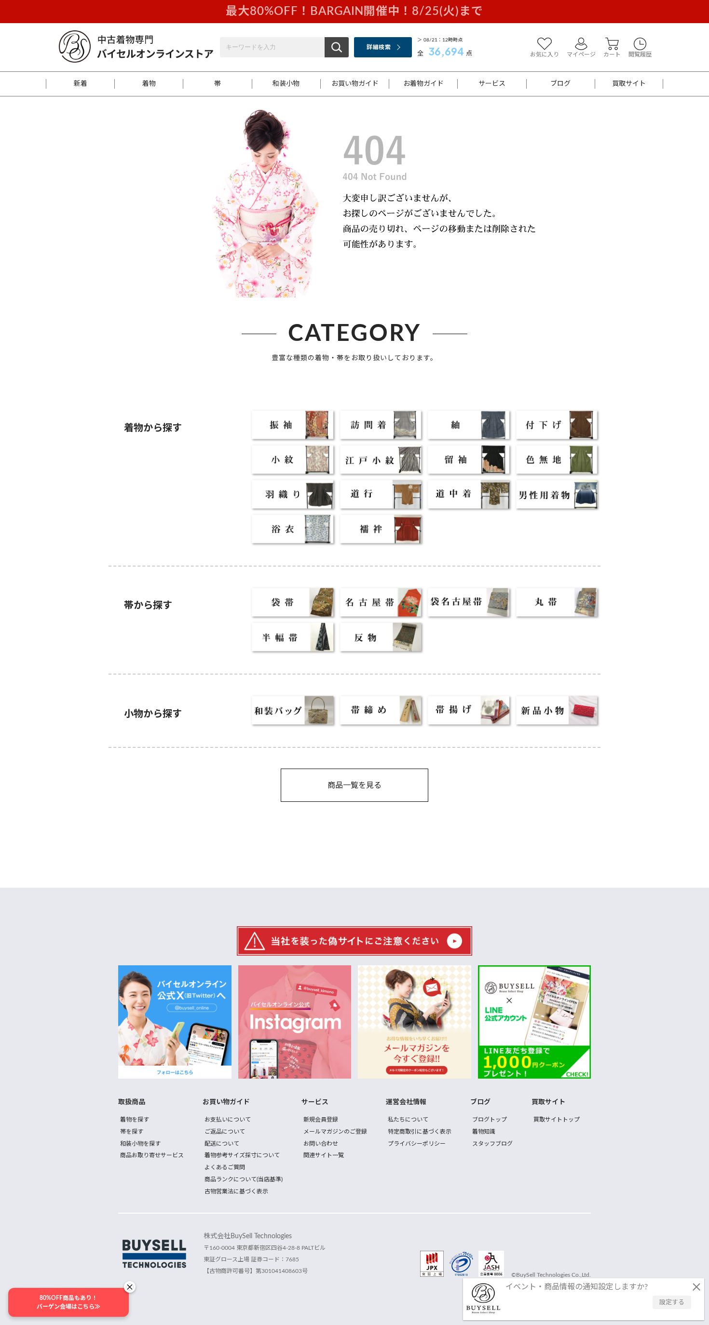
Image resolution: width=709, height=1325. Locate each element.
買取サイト (629, 84)
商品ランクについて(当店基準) (244, 1179)
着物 (149, 84)
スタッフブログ (492, 1144)
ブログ (560, 84)
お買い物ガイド (355, 84)
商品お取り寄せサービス (152, 1155)
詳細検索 (378, 47)
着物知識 (483, 1132)
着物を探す (134, 1119)
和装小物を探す (140, 1144)
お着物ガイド (423, 84)
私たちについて (408, 1119)
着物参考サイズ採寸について (242, 1155)
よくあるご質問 (225, 1167)
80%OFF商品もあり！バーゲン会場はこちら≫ (68, 1302)
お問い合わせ (320, 1144)
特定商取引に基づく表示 (419, 1132)
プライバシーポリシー (417, 1144)
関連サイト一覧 (323, 1155)
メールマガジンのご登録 (335, 1132)
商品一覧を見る (354, 785)
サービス (491, 84)
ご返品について (225, 1132)
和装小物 (286, 84)
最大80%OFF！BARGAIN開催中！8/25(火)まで (354, 11)
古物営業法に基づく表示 (236, 1191)
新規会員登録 (320, 1119)
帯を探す (131, 1132)
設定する (671, 1302)
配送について (222, 1144)
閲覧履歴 (640, 54)
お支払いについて (228, 1119)
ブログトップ (489, 1119)
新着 (80, 84)
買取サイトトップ (556, 1119)
